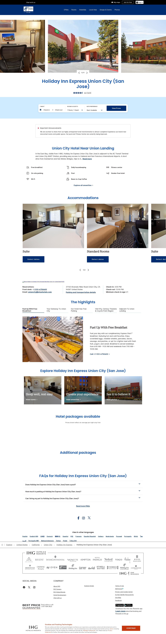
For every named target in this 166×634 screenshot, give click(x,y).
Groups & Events (106, 10)
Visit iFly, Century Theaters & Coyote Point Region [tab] (106, 310)
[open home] (3, 544)
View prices (116, 108)
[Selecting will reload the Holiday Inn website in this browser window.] (73, 567)
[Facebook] (24, 587)
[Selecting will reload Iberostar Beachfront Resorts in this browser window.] (30, 567)
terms (111, 628)
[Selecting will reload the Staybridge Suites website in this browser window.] (112, 567)
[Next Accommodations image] (88, 270)
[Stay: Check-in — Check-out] (51, 110)
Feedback (118, 600)
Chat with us (58, 598)
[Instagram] (34, 587)
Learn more (120, 611)
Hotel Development (60, 595)
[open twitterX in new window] (88, 518)
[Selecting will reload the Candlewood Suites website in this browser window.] (136, 567)
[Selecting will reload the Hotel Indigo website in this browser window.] (97, 559)
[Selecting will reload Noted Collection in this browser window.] (108, 559)
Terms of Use (119, 586)
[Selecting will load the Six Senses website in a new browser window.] (29, 559)
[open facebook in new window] (77, 518)
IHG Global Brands (59, 592)
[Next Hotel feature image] (86, 72)
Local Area (93, 10)
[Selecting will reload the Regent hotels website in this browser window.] (39, 559)
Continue (131, 628)
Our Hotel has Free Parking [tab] (78, 310)
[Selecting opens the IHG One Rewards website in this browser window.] (129, 573)
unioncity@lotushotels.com (40, 292)
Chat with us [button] (30, 2)
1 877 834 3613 (46, 606)
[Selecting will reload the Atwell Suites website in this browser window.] (101, 567)
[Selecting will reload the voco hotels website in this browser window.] (118, 559)
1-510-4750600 (40, 289)
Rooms (73, 10)
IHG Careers (57, 589)
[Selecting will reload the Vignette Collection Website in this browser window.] (72, 559)
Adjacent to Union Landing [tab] (126, 310)
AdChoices (118, 589)
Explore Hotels (89, 586)
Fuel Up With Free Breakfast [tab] (29, 310)
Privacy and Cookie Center (124, 592)
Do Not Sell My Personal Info (124, 595)
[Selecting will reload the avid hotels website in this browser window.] (91, 567)
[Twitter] (29, 587)
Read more (87, 159)
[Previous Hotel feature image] (79, 72)
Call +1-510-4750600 (99, 354)
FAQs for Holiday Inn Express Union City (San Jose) (83, 475)
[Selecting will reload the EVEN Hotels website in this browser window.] (52, 567)
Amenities (82, 10)
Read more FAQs (83, 506)
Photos (117, 10)
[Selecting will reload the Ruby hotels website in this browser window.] (127, 559)
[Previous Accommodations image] (80, 270)
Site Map (118, 597)
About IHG (57, 586)
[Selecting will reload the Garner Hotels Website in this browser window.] (82, 567)
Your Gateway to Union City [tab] (56, 310)
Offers (66, 10)
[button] (140, 2)
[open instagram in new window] (82, 518)
